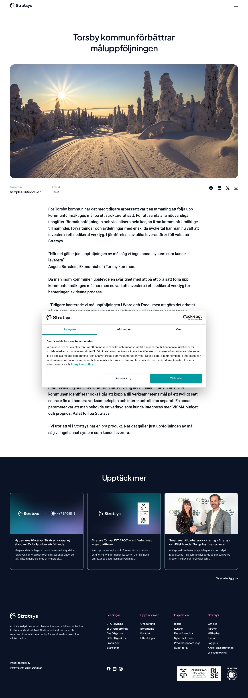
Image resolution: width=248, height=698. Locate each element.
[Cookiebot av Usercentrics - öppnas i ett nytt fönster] (186, 317)
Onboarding (147, 623)
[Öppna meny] (235, 5)
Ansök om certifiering (220, 647)
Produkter (113, 642)
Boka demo (147, 628)
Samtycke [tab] (69, 329)
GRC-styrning (115, 623)
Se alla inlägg (225, 578)
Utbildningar (147, 638)
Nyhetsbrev (181, 647)
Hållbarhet (214, 633)
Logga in (213, 642)
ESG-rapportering (117, 628)
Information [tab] (124, 329)
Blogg (177, 623)
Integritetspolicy (20, 662)
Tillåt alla (176, 378)
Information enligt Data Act (26, 667)
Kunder (178, 628)
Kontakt (145, 633)
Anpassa (121, 378)
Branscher (113, 647)
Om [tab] (178, 329)
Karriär (212, 638)
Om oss (212, 623)
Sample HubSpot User (25, 192)
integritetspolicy (82, 364)
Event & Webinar (184, 633)
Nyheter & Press (184, 638)
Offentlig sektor (116, 638)
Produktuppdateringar (187, 642)
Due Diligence (115, 633)
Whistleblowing (217, 652)
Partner (212, 628)
